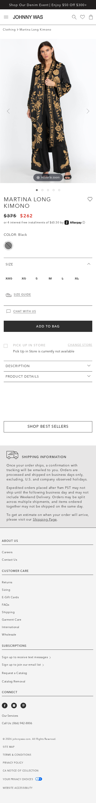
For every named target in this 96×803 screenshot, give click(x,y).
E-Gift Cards (10, 597)
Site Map (8, 747)
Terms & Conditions (17, 755)
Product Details (22, 377)
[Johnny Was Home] (28, 17)
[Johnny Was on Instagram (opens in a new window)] (14, 705)
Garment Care (11, 619)
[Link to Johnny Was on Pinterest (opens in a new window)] (23, 705)
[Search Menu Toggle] (74, 17)
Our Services (10, 715)
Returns (7, 582)
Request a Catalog (14, 673)
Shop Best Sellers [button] (48, 426)
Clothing (9, 29)
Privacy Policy (13, 762)
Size (9, 264)
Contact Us (9, 559)
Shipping (8, 612)
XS (24, 279)
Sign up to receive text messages (25, 657)
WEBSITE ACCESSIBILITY (18, 788)
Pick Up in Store (29, 345)
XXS (9, 279)
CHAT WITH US (24, 311)
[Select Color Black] (8, 245)
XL (77, 279)
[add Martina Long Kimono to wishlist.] (89, 199)
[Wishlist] (82, 17)
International (10, 627)
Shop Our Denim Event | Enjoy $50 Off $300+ (48, 5)
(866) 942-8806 (22, 723)
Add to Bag (48, 326)
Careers (7, 552)
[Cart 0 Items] (91, 17)
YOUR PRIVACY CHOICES (18, 779)
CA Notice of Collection (21, 770)
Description (18, 366)
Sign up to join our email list (22, 664)
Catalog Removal (13, 681)
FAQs (5, 604)
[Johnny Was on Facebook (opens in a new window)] (4, 705)
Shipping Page (45, 519)
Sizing (6, 589)
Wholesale (9, 634)
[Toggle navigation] (6, 17)
